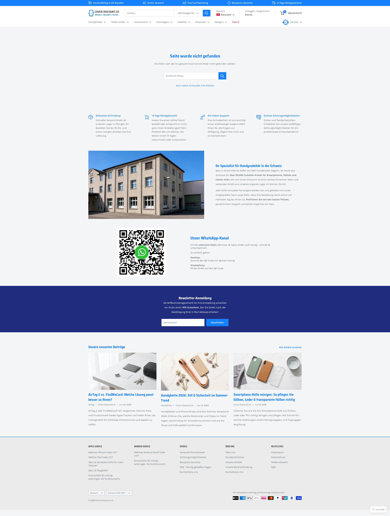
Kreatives (200, 22)
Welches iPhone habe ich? (102, 452)
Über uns (230, 452)
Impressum (277, 452)
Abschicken (217, 322)
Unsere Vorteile (233, 462)
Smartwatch (141, 22)
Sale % (235, 22)
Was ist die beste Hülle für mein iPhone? (105, 464)
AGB (273, 467)
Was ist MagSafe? (98, 470)
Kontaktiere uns (189, 471)
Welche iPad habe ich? (100, 457)
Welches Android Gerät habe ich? (149, 454)
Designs (218, 22)
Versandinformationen (192, 452)
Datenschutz (278, 457)
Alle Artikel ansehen (290, 347)
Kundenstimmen (234, 457)
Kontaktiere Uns (234, 471)
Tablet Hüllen (118, 22)
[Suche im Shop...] (222, 75)
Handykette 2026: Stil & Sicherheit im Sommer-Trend (194, 398)
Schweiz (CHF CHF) (116, 493)
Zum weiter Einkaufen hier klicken (195, 85)
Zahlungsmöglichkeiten (193, 457)
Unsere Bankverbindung (238, 467)
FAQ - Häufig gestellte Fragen (195, 467)
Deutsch (94, 493)
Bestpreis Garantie (190, 462)
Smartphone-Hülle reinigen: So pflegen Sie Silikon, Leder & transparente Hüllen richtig (264, 397)
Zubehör (182, 22)
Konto (248, 14)
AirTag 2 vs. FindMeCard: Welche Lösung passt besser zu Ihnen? (121, 397)
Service (294, 22)
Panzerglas (163, 22)
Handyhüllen (95, 22)
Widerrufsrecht (279, 462)
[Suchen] (206, 13)
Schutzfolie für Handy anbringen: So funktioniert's (104, 477)
